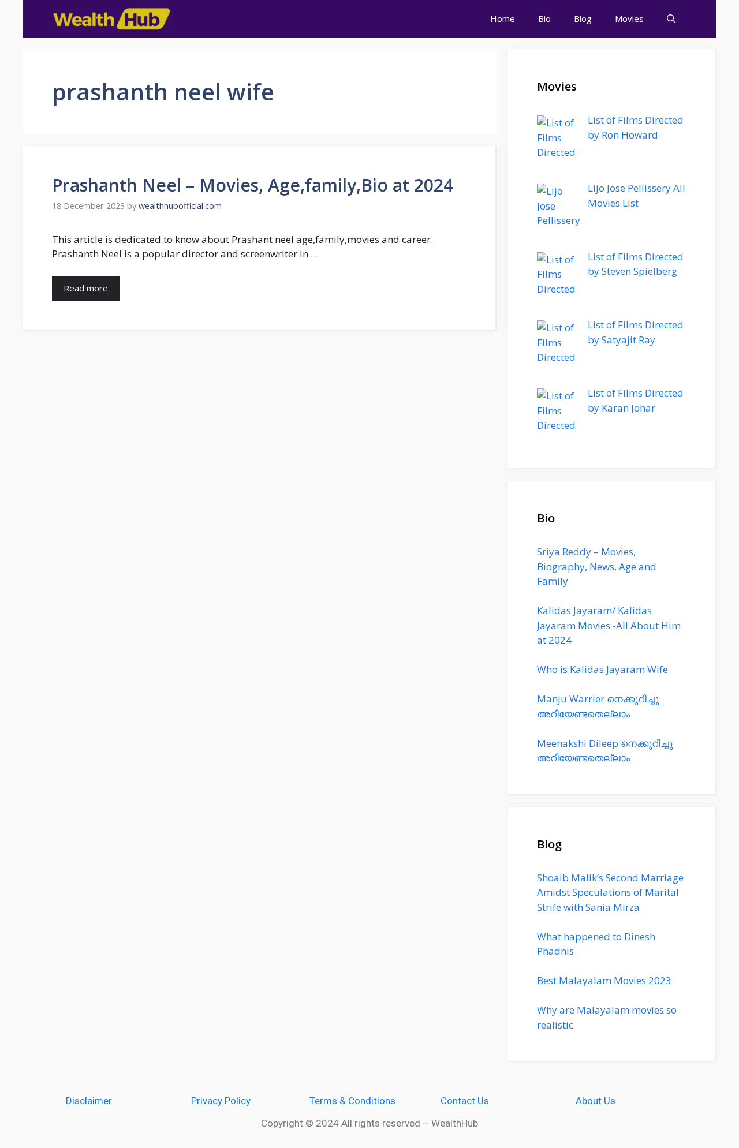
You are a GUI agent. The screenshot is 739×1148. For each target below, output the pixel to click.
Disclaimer (89, 1100)
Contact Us (465, 1100)
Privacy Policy (221, 1100)
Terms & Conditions (352, 1100)
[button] (671, 19)
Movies (629, 18)
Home (502, 18)
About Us (595, 1100)
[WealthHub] (112, 19)
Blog (583, 18)
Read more (86, 288)
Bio (544, 18)
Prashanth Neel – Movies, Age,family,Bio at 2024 (252, 185)
